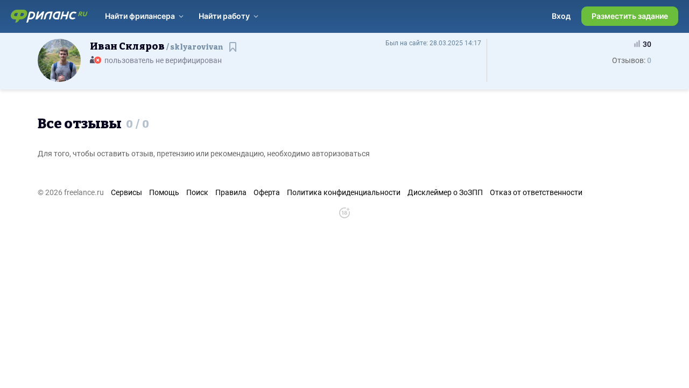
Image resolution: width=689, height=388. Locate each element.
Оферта (267, 192)
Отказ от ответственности (536, 192)
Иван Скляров (156, 46)
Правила (231, 192)
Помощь (164, 192)
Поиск (197, 192)
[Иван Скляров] (59, 60)
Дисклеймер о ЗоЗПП (445, 192)
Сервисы (126, 192)
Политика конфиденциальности (343, 192)
